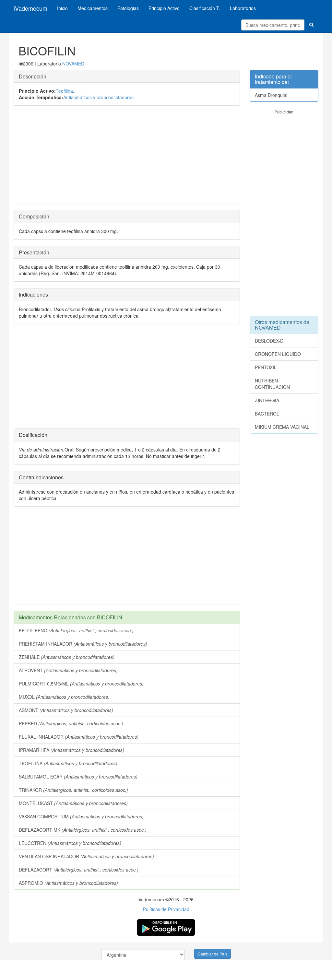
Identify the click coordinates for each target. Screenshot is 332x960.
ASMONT (66, 710)
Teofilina (64, 91)
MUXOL (64, 697)
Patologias (128, 8)
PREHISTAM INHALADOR (83, 643)
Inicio (62, 8)
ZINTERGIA (267, 400)
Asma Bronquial (271, 95)
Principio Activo (164, 8)
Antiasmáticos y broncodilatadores (98, 97)
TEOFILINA (68, 763)
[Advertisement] (127, 157)
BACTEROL (267, 413)
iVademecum (30, 8)
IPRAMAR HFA (71, 750)
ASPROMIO (68, 883)
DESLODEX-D (269, 340)
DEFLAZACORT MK (83, 829)
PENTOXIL (266, 367)
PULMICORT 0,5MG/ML (81, 683)
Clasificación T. (204, 8)
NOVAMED (73, 63)
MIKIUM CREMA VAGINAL (282, 427)
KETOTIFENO (76, 630)
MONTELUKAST (73, 803)
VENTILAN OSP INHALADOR (86, 856)
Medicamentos (92, 8)
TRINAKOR (73, 790)
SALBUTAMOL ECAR (78, 776)
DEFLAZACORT (78, 869)
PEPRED (71, 723)
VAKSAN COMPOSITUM (81, 816)
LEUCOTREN (70, 843)
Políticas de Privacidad (166, 909)
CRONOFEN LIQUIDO (278, 354)
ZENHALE (66, 657)
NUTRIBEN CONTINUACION (272, 383)
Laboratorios (243, 8)
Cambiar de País (212, 953)
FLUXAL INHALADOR (78, 736)
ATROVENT (68, 670)
